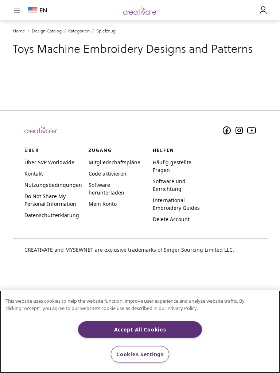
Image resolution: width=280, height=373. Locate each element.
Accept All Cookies (140, 329)
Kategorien (79, 31)
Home (19, 31)
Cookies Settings (140, 354)
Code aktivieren (108, 173)
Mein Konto (103, 203)
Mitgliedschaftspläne (114, 162)
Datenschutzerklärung (51, 215)
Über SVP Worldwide (49, 162)
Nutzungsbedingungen (53, 184)
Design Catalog (47, 31)
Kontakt (33, 173)
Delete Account (171, 219)
